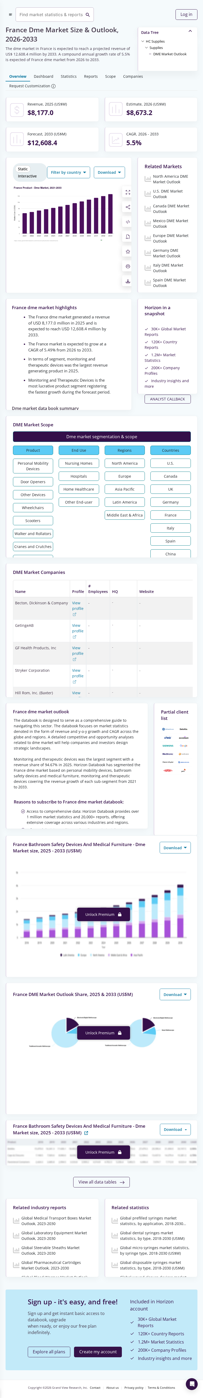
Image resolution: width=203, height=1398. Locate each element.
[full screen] (128, 191)
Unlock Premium (100, 914)
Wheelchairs (33, 507)
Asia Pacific (125, 489)
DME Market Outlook (170, 54)
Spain (170, 540)
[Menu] (11, 15)
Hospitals (79, 476)
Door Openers (33, 481)
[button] (155, 41)
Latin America (125, 502)
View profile (78, 605)
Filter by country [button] (66, 172)
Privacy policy (134, 1388)
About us (112, 1388)
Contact (95, 1388)
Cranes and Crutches (33, 546)
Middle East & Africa (125, 515)
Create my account (98, 1352)
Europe (124, 476)
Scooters (32, 520)
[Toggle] (143, 41)
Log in (186, 14)
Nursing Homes (79, 463)
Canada (170, 476)
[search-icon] (88, 14)
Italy (170, 528)
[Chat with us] (192, 1384)
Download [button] (107, 172)
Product (33, 450)
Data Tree (150, 32)
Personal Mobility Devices (33, 466)
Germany (171, 502)
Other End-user (79, 502)
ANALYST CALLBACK (167, 398)
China (170, 553)
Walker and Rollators (33, 533)
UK (170, 489)
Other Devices (33, 494)
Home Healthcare (78, 489)
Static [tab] (23, 168)
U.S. (170, 463)
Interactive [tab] (27, 176)
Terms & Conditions (161, 1388)
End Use (79, 450)
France (171, 515)
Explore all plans (49, 1352)
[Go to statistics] (86, 1132)
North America (125, 463)
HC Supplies (155, 41)
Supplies (156, 47)
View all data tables (98, 1182)
